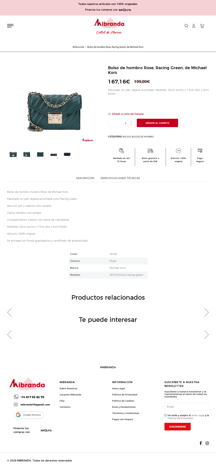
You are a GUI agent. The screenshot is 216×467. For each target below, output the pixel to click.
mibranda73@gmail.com (35, 404)
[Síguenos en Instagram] (207, 443)
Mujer (113, 260)
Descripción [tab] (85, 178)
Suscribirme (177, 426)
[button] (126, 114)
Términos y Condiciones (125, 413)
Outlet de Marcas (108, 32)
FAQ (62, 400)
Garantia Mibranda (70, 394)
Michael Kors (118, 267)
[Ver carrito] (202, 26)
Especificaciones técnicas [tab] (120, 178)
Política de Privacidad (124, 394)
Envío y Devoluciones (124, 407)
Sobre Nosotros (68, 388)
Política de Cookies (123, 400)
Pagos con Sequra (122, 419)
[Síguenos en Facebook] (201, 443)
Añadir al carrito (157, 123)
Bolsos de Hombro (143, 136)
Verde (113, 254)
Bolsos (127, 136)
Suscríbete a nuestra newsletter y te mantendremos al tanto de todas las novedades (185, 394)
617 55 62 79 (32, 397)
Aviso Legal (118, 388)
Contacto (65, 407)
